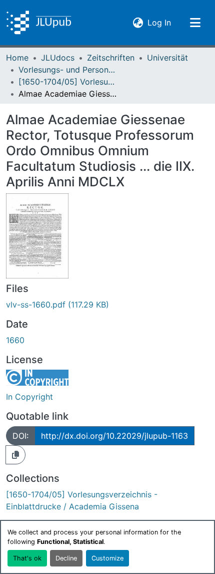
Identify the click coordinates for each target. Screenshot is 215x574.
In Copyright (29, 397)
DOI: (20, 436)
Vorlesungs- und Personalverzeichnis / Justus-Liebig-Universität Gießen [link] (68, 70)
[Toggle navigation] (195, 22)
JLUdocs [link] (57, 58)
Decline (66, 558)
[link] (107, 305)
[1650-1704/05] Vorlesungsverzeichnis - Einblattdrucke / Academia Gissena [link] (68, 82)
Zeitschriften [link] (110, 58)
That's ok (27, 558)
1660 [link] (15, 340)
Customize (108, 558)
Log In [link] (159, 22)
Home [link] (17, 58)
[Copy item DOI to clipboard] (16, 454)
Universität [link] (167, 58)
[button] (39, 22)
